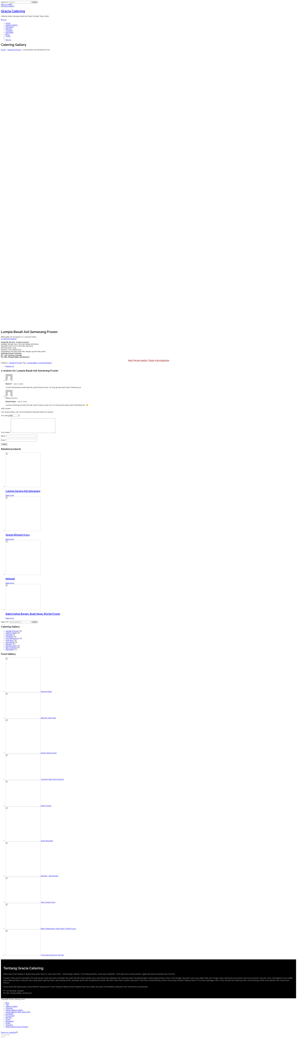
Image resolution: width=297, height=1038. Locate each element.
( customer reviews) (9, 339)
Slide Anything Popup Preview (17, 1027)
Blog (7, 34)
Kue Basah (9, 32)
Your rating (5, 416)
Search (34, 622)
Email (3, 440)
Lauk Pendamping (12, 638)
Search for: (5, 622)
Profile (8, 36)
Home (8, 23)
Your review (6, 432)
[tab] (151, 366)
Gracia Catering (13, 11)
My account (10, 1016)
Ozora (8, 1019)
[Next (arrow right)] (4, 1036)
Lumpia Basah (32, 363)
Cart (7, 1004)
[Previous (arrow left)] (2, 1036)
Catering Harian (11, 633)
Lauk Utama (10, 642)
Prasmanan (10, 27)
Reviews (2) (10, 366)
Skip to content (6, 4)
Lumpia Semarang (45, 363)
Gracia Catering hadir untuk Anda (18, 1012)
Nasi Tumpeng (11, 648)
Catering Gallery (12, 25)
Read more (10, 495)
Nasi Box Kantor (11, 646)
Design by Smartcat (8, 1032)
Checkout (9, 1008)
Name (3, 436)
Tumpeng (9, 30)
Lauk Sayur (10, 640)
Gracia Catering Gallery (14, 1010)
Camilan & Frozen (14, 50)
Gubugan (9, 635)
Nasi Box (9, 29)
